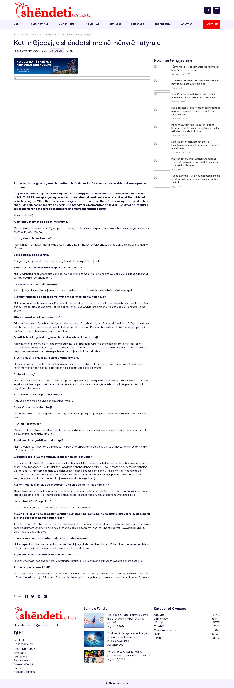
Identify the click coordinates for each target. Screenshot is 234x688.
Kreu (17, 24)
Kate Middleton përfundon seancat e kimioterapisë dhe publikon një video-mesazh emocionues (194, 145)
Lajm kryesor (161, 618)
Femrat (158, 637)
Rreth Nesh (162, 24)
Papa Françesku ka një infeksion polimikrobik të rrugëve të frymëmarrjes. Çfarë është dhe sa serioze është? (195, 111)
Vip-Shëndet (31, 34)
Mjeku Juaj (92, 24)
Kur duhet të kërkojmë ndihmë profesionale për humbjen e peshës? (128, 653)
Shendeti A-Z (39, 24)
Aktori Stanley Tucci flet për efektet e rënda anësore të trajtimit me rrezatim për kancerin (194, 96)
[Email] (45, 596)
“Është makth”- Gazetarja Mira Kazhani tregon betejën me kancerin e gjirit (195, 68)
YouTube (212, 24)
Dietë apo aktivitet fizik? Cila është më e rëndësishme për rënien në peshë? (127, 618)
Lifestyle (137, 24)
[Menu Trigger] (216, 10)
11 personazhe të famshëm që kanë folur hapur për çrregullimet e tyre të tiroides (195, 82)
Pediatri (115, 24)
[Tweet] (32, 596)
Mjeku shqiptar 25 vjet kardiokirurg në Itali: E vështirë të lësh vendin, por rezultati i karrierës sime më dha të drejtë (194, 162)
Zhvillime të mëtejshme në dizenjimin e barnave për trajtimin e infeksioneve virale (128, 636)
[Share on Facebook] (26, 596)
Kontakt (187, 24)
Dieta (157, 633)
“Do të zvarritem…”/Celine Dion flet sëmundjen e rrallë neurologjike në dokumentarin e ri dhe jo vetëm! (195, 179)
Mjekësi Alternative (165, 630)
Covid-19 (159, 626)
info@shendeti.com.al (45, 625)
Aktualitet (66, 24)
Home (17, 34)
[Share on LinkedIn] (39, 596)
